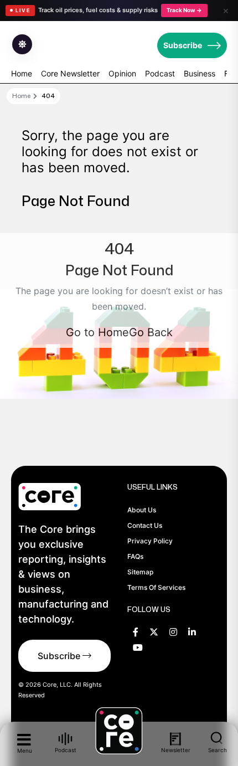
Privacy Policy (150, 541)
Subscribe (182, 45)
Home (21, 73)
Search (217, 750)
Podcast (160, 73)
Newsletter (175, 750)
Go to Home (97, 332)
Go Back (151, 332)
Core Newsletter (70, 73)
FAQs (135, 556)
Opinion (122, 73)
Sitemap (140, 572)
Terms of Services (156, 587)
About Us (141, 510)
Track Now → (184, 10)
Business (199, 73)
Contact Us (144, 525)
